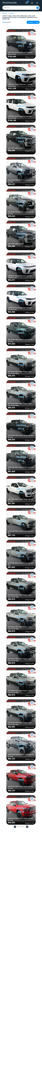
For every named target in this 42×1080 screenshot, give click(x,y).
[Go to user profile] (32, 2)
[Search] (37, 8)
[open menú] (37, 2)
